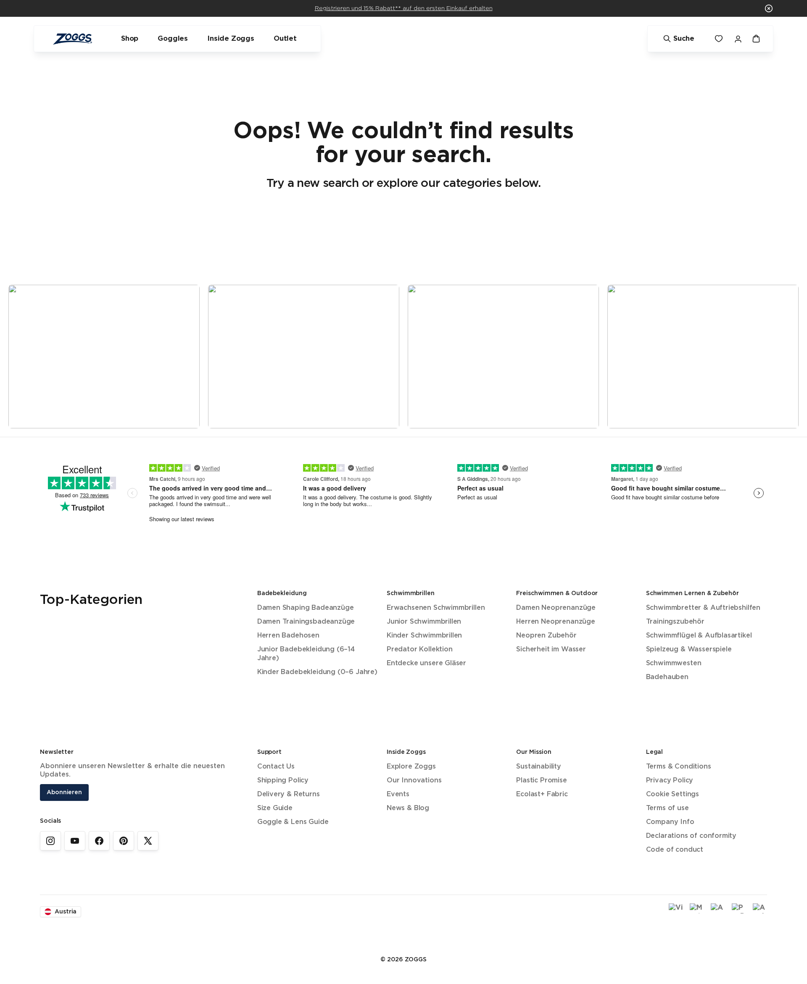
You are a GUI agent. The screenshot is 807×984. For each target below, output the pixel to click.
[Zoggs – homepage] (72, 38)
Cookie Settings (672, 794)
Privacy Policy (670, 780)
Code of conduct (674, 850)
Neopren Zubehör (546, 635)
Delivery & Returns (288, 794)
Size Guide (275, 808)
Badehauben (667, 677)
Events (398, 794)
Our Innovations (414, 780)
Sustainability (538, 767)
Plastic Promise (541, 780)
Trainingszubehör (675, 622)
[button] (768, 8)
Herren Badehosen (288, 635)
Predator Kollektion (420, 649)
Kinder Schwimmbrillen (424, 635)
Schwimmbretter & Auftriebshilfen (703, 608)
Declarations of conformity (691, 836)
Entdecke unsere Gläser (426, 663)
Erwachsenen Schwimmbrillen (436, 608)
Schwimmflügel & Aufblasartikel (699, 635)
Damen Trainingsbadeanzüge (306, 622)
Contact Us (276, 767)
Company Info (670, 822)
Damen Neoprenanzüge (556, 608)
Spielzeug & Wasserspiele (689, 649)
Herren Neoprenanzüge (555, 622)
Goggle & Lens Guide (293, 822)
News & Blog (408, 808)
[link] (50, 840)
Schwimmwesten (674, 663)
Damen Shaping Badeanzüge (305, 608)
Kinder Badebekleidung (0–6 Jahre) (317, 672)
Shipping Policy (283, 780)
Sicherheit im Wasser (550, 649)
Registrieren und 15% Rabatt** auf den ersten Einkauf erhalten (404, 8)
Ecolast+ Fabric (541, 794)
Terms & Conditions (678, 767)
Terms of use (667, 808)
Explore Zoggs (411, 767)
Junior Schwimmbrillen (424, 622)
